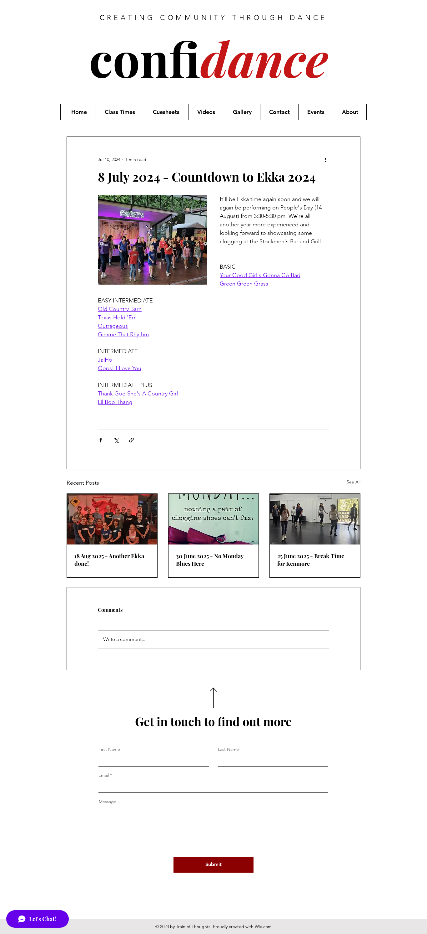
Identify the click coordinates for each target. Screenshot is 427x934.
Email (103, 775)
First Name (109, 749)
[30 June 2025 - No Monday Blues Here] (213, 519)
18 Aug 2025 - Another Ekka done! (109, 559)
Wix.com (263, 926)
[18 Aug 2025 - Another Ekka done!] (112, 519)
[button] (120, 112)
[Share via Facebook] (101, 440)
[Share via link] (131, 440)
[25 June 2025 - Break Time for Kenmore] (315, 519)
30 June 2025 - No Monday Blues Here (209, 559)
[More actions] (325, 159)
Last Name (228, 749)
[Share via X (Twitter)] (116, 440)
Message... (109, 801)
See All (353, 482)
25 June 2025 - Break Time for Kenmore (310, 559)
